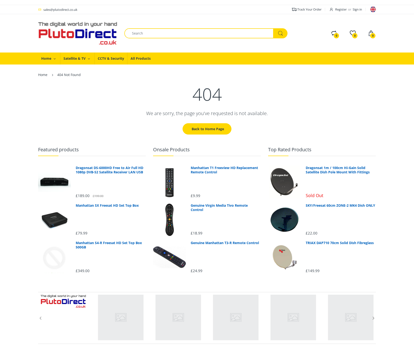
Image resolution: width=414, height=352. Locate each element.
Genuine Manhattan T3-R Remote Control (225, 243)
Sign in (357, 9)
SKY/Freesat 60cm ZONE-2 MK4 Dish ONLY (340, 205)
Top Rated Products (289, 149)
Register (340, 9)
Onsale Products (171, 149)
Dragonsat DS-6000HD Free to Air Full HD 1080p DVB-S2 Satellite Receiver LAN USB (109, 170)
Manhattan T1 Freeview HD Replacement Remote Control (224, 170)
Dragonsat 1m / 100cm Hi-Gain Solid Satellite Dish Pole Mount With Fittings (338, 170)
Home (42, 74)
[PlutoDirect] (77, 33)
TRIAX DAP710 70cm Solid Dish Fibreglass (340, 243)
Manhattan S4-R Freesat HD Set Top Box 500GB (109, 245)
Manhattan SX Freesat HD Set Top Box (107, 205)
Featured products (58, 149)
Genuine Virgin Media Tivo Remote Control (219, 207)
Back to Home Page (208, 129)
